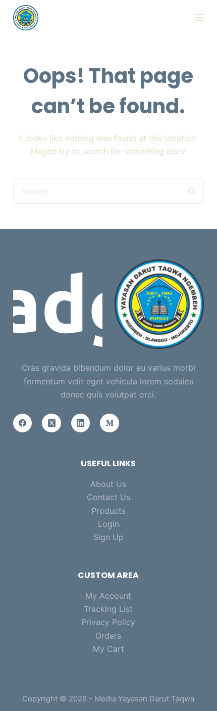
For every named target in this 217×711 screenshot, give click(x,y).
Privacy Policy (108, 622)
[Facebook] (22, 423)
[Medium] (109, 423)
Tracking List (108, 609)
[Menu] (199, 17)
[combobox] (96, 191)
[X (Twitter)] (51, 423)
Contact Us (108, 497)
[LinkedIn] (80, 423)
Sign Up (108, 537)
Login (108, 524)
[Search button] (191, 191)
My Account (108, 596)
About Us (108, 484)
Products (108, 511)
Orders (108, 636)
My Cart (108, 649)
